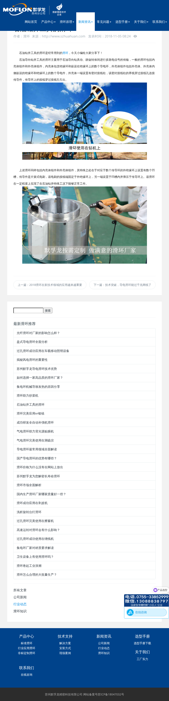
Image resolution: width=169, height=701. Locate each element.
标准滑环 (26, 643)
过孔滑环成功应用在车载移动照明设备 (43, 351)
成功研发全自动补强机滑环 (35, 422)
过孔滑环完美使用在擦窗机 (35, 521)
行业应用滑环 (26, 648)
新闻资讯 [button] (84, 22)
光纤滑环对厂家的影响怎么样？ (38, 333)
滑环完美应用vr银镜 (30, 413)
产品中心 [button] (47, 22)
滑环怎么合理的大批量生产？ (37, 574)
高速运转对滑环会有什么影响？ (38, 530)
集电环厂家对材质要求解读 (35, 548)
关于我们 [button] (140, 22)
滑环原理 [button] (66, 22)
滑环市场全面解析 (29, 485)
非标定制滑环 (26, 653)
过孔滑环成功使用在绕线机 (35, 539)
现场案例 (65, 653)
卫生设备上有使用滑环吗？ (35, 556)
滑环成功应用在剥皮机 (32, 503)
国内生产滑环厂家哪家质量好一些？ (41, 494)
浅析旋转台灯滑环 (29, 512)
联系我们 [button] (159, 22)
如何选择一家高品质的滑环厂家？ (40, 377)
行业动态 (20, 604)
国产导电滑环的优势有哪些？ (37, 458)
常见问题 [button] (103, 22)
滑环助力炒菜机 (27, 395)
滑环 (65, 53)
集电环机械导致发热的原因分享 (38, 386)
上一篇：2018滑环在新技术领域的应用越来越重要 (50, 285)
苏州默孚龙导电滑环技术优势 (37, 369)
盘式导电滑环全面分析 (32, 342)
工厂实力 (142, 659)
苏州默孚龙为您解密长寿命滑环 (38, 476)
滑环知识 (20, 611)
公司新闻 (20, 597)
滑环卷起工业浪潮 (29, 566)
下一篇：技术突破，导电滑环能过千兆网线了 (122, 285)
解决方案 (65, 643)
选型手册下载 (142, 643)
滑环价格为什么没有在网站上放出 (40, 467)
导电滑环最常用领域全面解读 (37, 449)
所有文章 (20, 590)
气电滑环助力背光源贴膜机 (35, 431)
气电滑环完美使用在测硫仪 (35, 440)
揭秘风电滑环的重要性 (32, 359)
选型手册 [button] (121, 22)
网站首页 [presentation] (31, 22)
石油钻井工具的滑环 (31, 404)
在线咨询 (26, 675)
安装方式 (65, 648)
